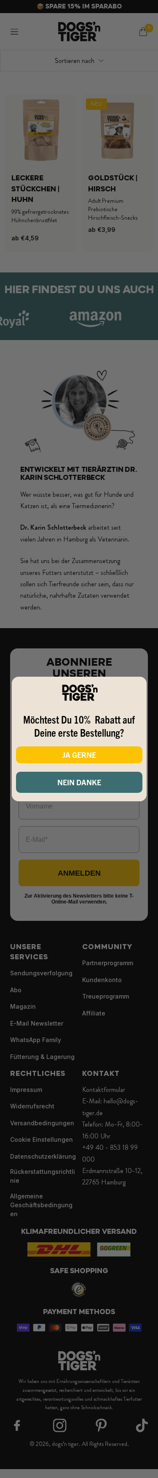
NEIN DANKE (79, 782)
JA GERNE (79, 754)
